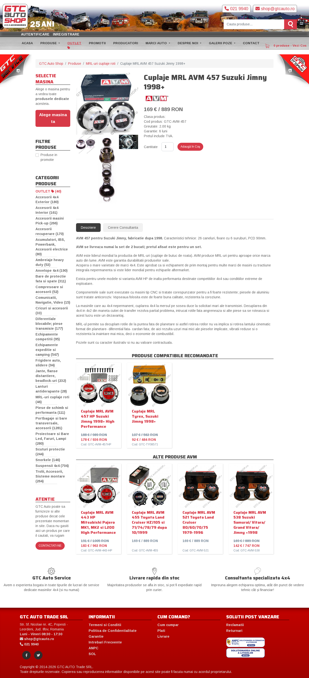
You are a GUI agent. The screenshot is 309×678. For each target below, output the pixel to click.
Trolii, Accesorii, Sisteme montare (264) (50, 476)
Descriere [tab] (88, 227)
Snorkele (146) (47, 460)
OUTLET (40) (48, 191)
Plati (161, 631)
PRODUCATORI (125, 43)
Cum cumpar (168, 625)
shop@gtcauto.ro (277, 8)
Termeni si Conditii (105, 625)
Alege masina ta (53, 118)
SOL (92, 654)
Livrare (163, 636)
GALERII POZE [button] (221, 43)
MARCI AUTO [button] (157, 43)
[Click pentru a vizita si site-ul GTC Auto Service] (16, 70)
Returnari (234, 631)
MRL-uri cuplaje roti (100, 63)
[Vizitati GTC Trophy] (292, 70)
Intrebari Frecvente (105, 642)
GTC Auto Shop (51, 63)
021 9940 (238, 8)
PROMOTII (97, 43)
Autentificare (35, 34)
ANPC (93, 648)
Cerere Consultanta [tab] (123, 227)
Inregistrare (66, 34)
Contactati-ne (50, 545)
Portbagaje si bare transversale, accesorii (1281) (51, 423)
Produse (74, 63)
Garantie (96, 636)
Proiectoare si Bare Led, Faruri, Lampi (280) (52, 438)
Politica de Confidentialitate (113, 631)
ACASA (27, 43)
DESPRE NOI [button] (188, 43)
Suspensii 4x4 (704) (52, 466)
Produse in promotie (49, 157)
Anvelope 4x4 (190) (51, 270)
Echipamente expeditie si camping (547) (47, 350)
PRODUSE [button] (49, 43)
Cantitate (151, 147)
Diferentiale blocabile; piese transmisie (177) (49, 323)
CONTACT (251, 43)
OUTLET (74, 43)
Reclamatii (235, 625)
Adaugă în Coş (190, 146)
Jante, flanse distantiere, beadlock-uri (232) (50, 376)
